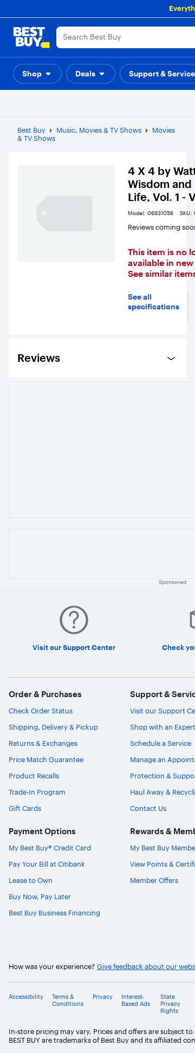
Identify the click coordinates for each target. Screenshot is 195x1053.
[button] (37, 73)
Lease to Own (31, 880)
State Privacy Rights (170, 1004)
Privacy (103, 996)
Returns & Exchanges (43, 743)
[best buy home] (31, 37)
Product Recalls (34, 775)
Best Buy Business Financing (54, 912)
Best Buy (31, 130)
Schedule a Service (160, 743)
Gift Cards (25, 808)
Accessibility (26, 996)
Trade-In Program (37, 792)
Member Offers (154, 880)
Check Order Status (41, 710)
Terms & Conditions (67, 1000)
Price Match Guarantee (46, 759)
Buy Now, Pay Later (40, 896)
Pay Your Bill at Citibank (47, 864)
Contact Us (148, 808)
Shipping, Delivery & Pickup (53, 727)
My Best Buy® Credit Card (50, 847)
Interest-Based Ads (135, 1000)
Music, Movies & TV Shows (98, 130)
